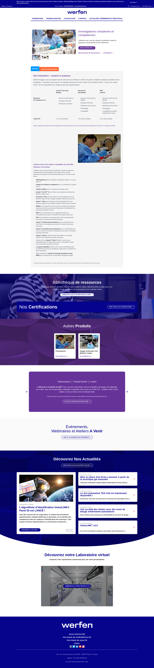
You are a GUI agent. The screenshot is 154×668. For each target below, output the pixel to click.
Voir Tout (69, 529)
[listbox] (77, 346)
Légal (77, 643)
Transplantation (53, 18)
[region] (77, 346)
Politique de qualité (77, 640)
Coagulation (69, 18)
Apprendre (107, 53)
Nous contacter (77, 634)
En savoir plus (61, 356)
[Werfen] (77, 12)
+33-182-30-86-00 (68, 6)
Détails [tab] (35, 68)
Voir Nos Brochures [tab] (49, 69)
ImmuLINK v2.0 (89, 525)
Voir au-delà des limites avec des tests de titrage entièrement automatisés (102, 510)
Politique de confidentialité (77, 637)
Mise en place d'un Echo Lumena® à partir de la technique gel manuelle (104, 478)
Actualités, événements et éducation (105, 18)
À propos (82, 18)
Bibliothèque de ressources (89, 53)
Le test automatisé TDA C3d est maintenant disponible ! (103, 494)
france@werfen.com (80, 6)
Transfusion (37, 18)
